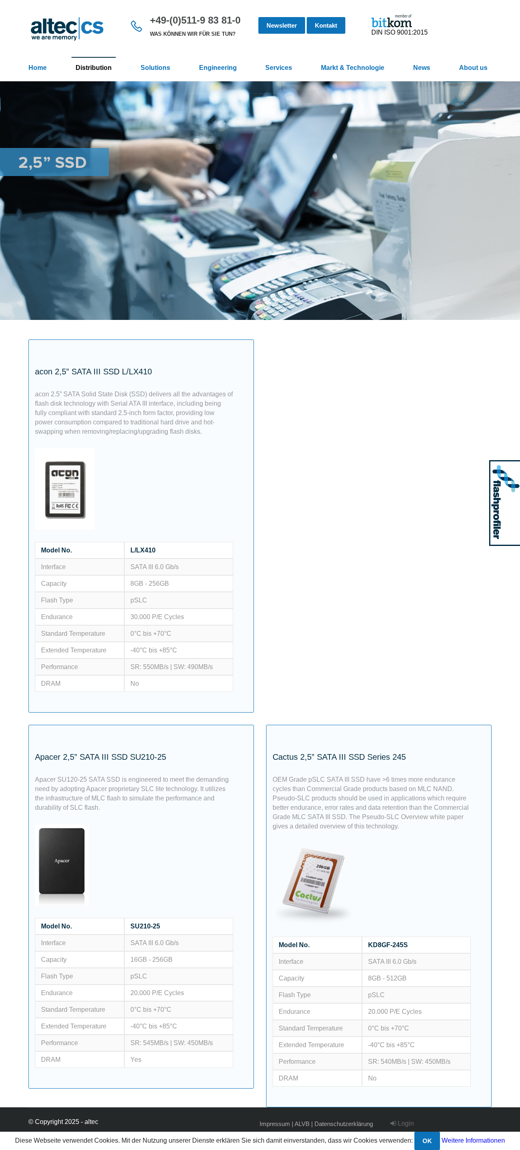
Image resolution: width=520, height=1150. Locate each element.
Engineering (218, 67)
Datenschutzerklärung (343, 1123)
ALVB (302, 1123)
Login (405, 1123)
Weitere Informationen (473, 1140)
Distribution (94, 67)
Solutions (155, 67)
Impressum (275, 1123)
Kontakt (326, 25)
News (421, 67)
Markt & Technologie (352, 67)
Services (278, 67)
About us (473, 67)
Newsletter (281, 25)
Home (37, 67)
